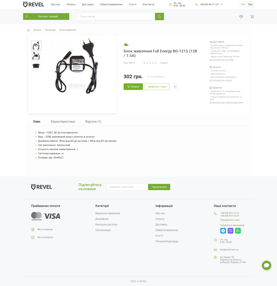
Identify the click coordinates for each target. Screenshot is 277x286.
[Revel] (33, 4)
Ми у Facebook (45, 229)
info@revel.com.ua (229, 249)
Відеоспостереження (107, 213)
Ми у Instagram (45, 237)
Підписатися (159, 187)
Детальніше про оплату (221, 80)
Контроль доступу (106, 224)
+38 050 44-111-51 (209, 4)
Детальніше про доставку (222, 60)
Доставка (88, 4)
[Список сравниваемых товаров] (241, 16)
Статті (132, 4)
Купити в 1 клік (157, 86)
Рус (243, 4)
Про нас (55, 4)
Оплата (71, 4)
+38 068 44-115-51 (229, 215)
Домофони (101, 218)
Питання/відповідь (167, 241)
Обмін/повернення (111, 4)
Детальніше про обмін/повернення (226, 102)
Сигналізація (103, 230)
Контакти (148, 4)
